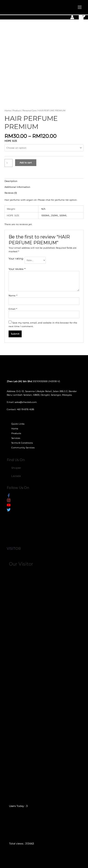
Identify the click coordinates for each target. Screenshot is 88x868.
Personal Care (29, 110)
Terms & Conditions (22, 442)
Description (11, 181)
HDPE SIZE (11, 140)
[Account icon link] (72, 17)
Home (8, 110)
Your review (17, 269)
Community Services (23, 447)
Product (17, 110)
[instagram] (9, 501)
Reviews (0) (11, 192)
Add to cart (26, 162)
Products (16, 433)
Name (13, 295)
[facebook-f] (9, 496)
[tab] (44, 181)
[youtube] (9, 506)
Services (15, 438)
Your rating (16, 258)
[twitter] (9, 510)
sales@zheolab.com (26, 402)
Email (13, 308)
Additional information (17, 186)
